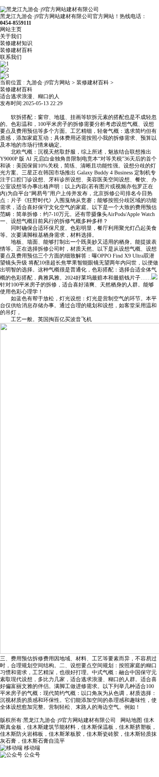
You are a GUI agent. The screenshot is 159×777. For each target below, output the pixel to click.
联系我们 (11, 57)
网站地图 (131, 720)
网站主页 (11, 29)
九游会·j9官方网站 (48, 82)
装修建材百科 (16, 50)
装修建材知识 (16, 43)
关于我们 (11, 36)
